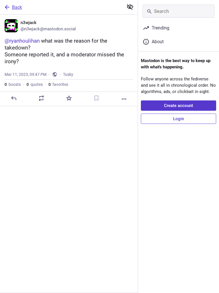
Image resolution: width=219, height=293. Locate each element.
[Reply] (13, 98)
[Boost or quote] (41, 98)
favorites (58, 84)
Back (17, 7)
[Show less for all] (130, 7)
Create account (178, 105)
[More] (124, 99)
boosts (13, 84)
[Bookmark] (96, 98)
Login (178, 118)
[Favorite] (69, 98)
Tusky (68, 74)
